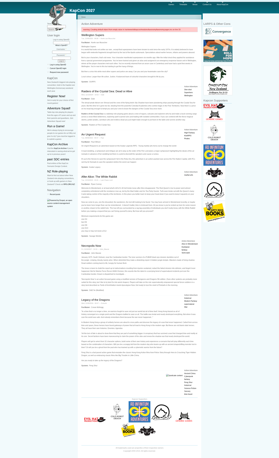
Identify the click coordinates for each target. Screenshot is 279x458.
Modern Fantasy (190, 301)
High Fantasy (189, 133)
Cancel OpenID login (58, 68)
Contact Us (207, 4)
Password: (61, 55)
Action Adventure (191, 87)
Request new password (59, 72)
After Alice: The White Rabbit (99, 176)
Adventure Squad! (58, 108)
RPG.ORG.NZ (69, 184)
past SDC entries (58, 159)
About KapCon (222, 4)
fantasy (184, 250)
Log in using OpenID (58, 65)
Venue (194, 4)
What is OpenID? (61, 45)
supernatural (189, 304)
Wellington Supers (92, 35)
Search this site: (53, 24)
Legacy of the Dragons (95, 299)
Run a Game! (56, 126)
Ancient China (189, 373)
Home (83, 17)
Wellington (188, 96)
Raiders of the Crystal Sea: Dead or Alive (106, 91)
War (185, 307)
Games (171, 4)
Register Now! (56, 96)
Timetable (183, 4)
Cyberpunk (188, 376)
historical (187, 298)
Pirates (187, 139)
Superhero (188, 93)
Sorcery (187, 391)
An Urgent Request (93, 134)
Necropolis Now (91, 245)
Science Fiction (190, 388)
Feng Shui (188, 382)
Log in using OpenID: (61, 40)
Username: (61, 49)
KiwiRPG (187, 136)
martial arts (188, 175)
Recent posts (55, 194)
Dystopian (186, 247)
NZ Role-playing (57, 171)
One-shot (188, 90)
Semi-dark (186, 253)
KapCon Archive (57, 144)
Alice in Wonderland (190, 244)
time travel (188, 394)
